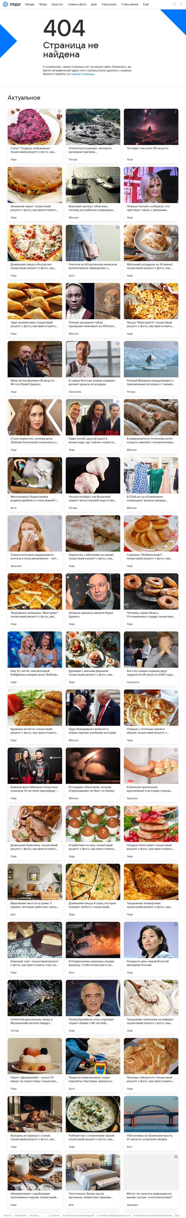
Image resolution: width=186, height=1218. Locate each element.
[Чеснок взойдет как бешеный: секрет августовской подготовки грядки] (93, 484)
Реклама (34, 1215)
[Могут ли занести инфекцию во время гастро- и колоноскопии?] (151, 1181)
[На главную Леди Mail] (14, 4)
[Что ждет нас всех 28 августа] (151, 136)
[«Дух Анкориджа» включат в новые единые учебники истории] (93, 716)
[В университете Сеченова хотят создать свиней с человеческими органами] (151, 426)
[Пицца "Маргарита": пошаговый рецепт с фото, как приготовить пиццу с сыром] (151, 310)
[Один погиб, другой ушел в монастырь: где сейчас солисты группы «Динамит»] (93, 426)
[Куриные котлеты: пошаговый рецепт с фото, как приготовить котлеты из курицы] (35, 716)
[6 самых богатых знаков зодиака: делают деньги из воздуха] (93, 368)
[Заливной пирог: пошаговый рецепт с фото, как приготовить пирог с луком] (35, 194)
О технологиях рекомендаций (78, 1215)
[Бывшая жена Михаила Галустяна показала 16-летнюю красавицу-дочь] (35, 775)
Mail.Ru (7, 1215)
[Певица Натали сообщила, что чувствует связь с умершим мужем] (151, 194)
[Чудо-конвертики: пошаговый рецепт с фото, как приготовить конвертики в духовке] (35, 310)
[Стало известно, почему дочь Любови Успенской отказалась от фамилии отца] (35, 426)
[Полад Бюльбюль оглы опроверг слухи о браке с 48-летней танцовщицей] (93, 1007)
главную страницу (82, 74)
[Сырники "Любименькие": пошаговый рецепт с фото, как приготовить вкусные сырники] (151, 542)
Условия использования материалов (152, 1215)
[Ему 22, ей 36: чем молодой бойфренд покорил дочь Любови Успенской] (35, 658)
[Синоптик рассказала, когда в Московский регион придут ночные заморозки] (35, 1007)
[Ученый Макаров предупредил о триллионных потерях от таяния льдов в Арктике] (151, 368)
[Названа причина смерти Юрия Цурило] (93, 600)
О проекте (54, 1215)
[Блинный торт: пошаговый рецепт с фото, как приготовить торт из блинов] (35, 949)
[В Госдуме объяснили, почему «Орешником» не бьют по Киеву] (93, 775)
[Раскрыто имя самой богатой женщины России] (151, 949)
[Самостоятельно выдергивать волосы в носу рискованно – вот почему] (35, 542)
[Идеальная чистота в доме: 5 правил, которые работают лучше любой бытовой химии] (35, 891)
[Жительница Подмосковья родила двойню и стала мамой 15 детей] (35, 484)
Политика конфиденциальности (113, 1215)
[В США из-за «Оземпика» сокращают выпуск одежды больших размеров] (151, 484)
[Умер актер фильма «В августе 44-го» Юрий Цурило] (35, 368)
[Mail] (5, 4)
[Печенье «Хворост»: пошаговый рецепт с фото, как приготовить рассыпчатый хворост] (151, 1065)
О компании (20, 1215)
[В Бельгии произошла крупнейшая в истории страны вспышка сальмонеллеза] (151, 775)
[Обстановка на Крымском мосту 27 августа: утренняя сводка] (151, 1123)
